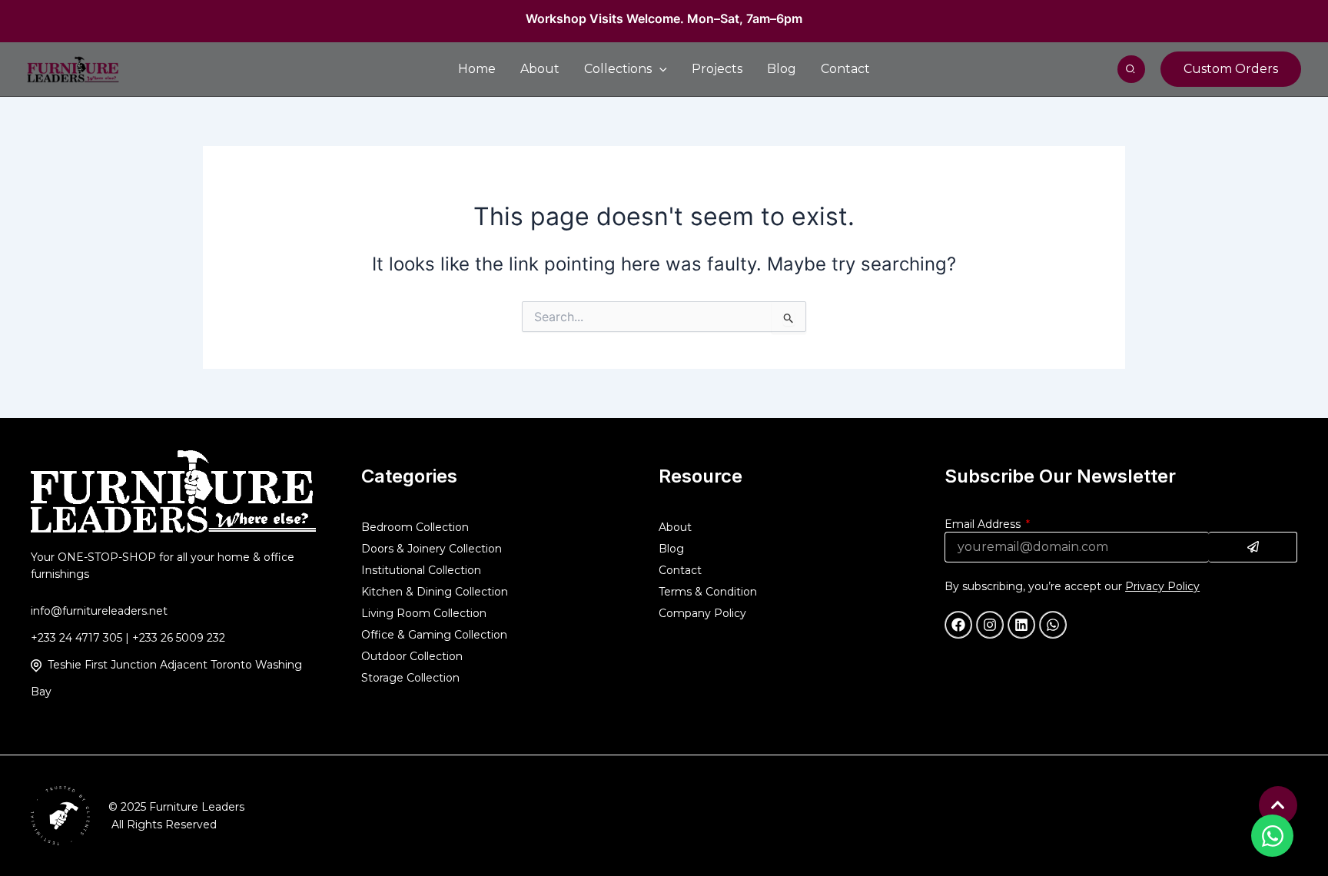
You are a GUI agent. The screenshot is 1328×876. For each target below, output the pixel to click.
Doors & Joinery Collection (431, 549)
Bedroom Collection (415, 527)
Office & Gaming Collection (434, 635)
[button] (1131, 69)
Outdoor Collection (412, 656)
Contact (680, 570)
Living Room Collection (423, 613)
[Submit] (1253, 547)
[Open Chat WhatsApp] (1272, 836)
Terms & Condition (708, 592)
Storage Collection (410, 678)
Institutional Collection (421, 570)
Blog (671, 549)
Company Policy (702, 613)
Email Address (984, 524)
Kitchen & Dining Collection (434, 592)
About (675, 527)
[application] (659, 69)
